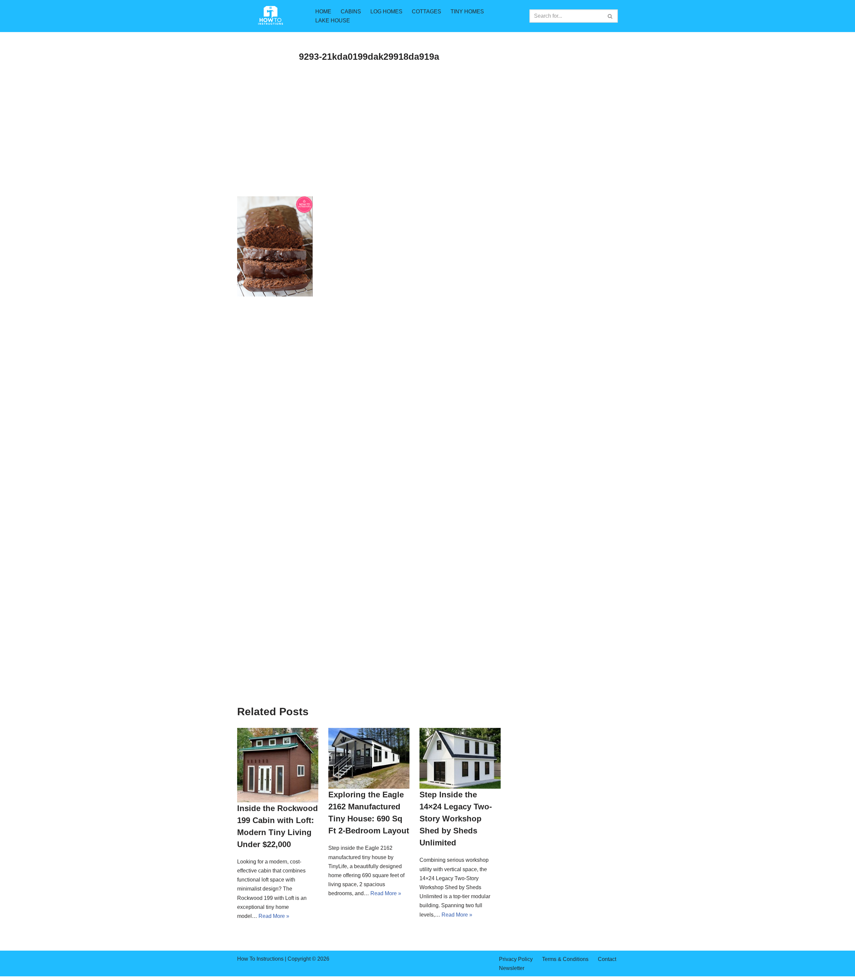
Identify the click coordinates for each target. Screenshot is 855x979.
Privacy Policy (516, 959)
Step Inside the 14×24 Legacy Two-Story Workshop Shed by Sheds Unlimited (455, 818)
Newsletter (511, 968)
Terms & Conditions (565, 959)
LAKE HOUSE (332, 20)
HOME (323, 11)
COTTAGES (426, 11)
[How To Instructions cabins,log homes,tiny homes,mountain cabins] (270, 16)
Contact (607, 959)
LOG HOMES (386, 11)
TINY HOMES (467, 11)
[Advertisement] (369, 147)
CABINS (351, 11)
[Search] (610, 16)
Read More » (274, 916)
